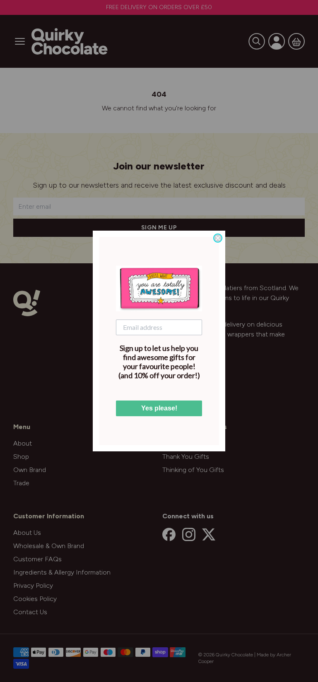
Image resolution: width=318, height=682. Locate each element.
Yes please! (159, 408)
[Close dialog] (218, 238)
